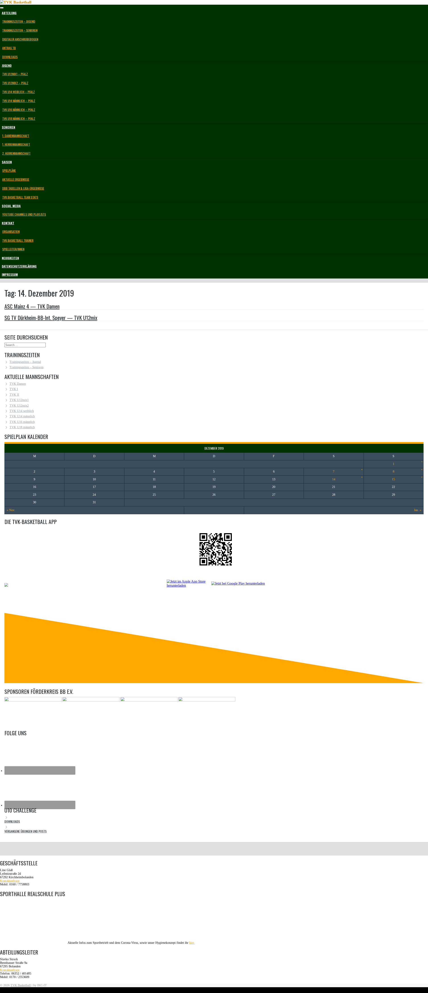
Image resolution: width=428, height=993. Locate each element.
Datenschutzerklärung (19, 266)
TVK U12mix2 (19, 405)
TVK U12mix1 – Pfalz (15, 74)
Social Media (11, 205)
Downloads (10, 56)
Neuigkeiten (10, 258)
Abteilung (9, 12)
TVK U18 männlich (22, 427)
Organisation (11, 231)
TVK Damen (18, 383)
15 (393, 479)
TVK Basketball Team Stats (20, 197)
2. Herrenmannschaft (16, 153)
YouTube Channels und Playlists (24, 214)
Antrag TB (9, 47)
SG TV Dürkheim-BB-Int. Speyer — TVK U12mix (50, 317)
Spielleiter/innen (13, 249)
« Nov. (11, 510)
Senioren (8, 127)
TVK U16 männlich (22, 422)
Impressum (10, 274)
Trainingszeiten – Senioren (19, 30)
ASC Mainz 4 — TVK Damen (32, 306)
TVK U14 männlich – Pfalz (18, 100)
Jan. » (417, 510)
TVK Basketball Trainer (17, 240)
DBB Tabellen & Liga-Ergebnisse (23, 188)
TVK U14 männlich (22, 416)
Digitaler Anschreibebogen (20, 39)
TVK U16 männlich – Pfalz (18, 109)
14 (333, 479)
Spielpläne (9, 170)
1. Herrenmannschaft (16, 144)
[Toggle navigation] (2, 7)
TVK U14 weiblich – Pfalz (18, 91)
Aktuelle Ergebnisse (15, 179)
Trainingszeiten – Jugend (18, 21)
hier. (192, 942)
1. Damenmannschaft (15, 135)
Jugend (7, 65)
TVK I (14, 389)
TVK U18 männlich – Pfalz (18, 118)
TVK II (14, 394)
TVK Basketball (20, 985)
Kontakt (8, 223)
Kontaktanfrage (9, 880)
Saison (7, 162)
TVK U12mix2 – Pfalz (15, 82)
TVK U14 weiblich (22, 411)
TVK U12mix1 (19, 400)
